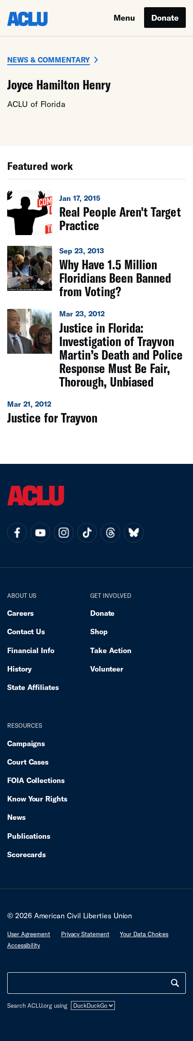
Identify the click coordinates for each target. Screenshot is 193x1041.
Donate (165, 17)
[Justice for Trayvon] (96, 411)
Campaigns (26, 743)
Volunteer (106, 668)
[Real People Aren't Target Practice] (96, 212)
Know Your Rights (37, 798)
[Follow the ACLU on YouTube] (40, 533)
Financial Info (30, 650)
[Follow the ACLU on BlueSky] (134, 533)
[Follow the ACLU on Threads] (110, 533)
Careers (20, 613)
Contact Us (26, 631)
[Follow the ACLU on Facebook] (17, 533)
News (16, 817)
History (19, 668)
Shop (99, 631)
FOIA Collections (36, 780)
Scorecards (26, 854)
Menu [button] (124, 17)
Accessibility (23, 945)
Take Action (111, 650)
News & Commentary (48, 59)
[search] (175, 983)
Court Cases (27, 761)
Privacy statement (85, 934)
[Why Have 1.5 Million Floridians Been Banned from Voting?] (96, 272)
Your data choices (144, 934)
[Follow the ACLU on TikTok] (87, 533)
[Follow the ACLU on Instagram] (64, 533)
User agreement (28, 934)
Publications (28, 836)
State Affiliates (33, 687)
